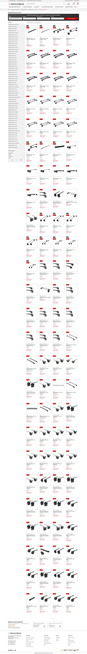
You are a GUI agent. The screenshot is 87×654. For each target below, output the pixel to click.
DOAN (9, 9)
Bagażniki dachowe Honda (12, 66)
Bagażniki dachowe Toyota (13, 141)
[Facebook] (8, 650)
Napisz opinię (17, 627)
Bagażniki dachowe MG (12, 99)
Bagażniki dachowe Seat (12, 124)
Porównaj (77, 0)
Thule (27, 37)
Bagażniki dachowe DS (12, 53)
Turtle (67, 343)
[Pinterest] (13, 650)
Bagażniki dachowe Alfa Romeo (13, 24)
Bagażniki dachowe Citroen (13, 41)
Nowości (57, 639)
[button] (77, 3)
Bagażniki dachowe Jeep (12, 80)
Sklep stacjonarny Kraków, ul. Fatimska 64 (34, 0)
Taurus (67, 153)
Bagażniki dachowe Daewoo (13, 47)
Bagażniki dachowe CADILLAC (13, 32)
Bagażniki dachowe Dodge (12, 51)
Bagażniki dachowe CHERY (12, 34)
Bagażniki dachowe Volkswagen (13, 143)
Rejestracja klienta (47, 637)
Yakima (27, 62)
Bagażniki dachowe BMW (12, 28)
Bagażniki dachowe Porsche (13, 116)
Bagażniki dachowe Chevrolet (13, 36)
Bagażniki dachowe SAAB (12, 122)
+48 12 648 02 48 (12, 0)
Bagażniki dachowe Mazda (12, 95)
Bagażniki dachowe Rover (12, 120)
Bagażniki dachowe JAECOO (13, 76)
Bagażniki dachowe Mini (12, 101)
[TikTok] (14, 650)
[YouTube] (10, 650)
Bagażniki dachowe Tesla (12, 139)
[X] (15, 650)
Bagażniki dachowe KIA (12, 82)
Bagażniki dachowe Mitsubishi (13, 103)
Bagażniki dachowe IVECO (12, 74)
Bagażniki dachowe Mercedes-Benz (14, 97)
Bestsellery (58, 637)
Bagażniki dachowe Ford (12, 57)
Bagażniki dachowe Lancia (12, 84)
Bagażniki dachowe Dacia (12, 45)
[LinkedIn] (11, 650)
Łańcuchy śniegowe (29, 639)
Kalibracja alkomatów (29, 646)
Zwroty (69, 639)
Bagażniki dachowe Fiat (12, 55)
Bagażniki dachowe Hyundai (13, 68)
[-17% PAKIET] (32, 30)
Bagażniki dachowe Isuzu (12, 72)
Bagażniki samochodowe (15, 9)
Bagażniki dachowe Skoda (12, 126)
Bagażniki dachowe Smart (12, 128)
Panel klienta (46, 640)
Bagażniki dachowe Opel (12, 109)
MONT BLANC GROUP (69, 201)
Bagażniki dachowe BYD (12, 30)
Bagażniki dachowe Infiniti (12, 70)
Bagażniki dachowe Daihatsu (13, 49)
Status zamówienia (69, 0)
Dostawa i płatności (71, 637)
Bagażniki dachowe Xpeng (12, 147)
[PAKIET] (32, 55)
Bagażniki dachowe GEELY (12, 61)
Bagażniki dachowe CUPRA (12, 43)
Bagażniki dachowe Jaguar (12, 78)
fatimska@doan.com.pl (21, 0)
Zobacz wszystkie (11, 627)
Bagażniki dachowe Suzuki (12, 134)
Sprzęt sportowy (29, 643)
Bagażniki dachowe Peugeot (13, 111)
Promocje (57, 640)
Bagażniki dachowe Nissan (12, 105)
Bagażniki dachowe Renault (13, 118)
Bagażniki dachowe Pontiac (13, 114)
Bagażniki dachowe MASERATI (13, 93)
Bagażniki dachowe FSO (12, 59)
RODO (69, 643)
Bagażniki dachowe (24, 9)
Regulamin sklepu (71, 640)
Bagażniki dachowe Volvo (12, 145)
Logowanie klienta (47, 639)
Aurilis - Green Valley (43, 201)
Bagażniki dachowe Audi (12, 26)
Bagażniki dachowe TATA (12, 136)
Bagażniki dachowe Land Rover (13, 86)
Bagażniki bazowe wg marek (33, 9)
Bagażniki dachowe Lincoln (12, 91)
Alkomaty (27, 640)
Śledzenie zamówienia (47, 643)
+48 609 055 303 (12, 644)
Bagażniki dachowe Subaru (12, 132)
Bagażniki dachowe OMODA (13, 107)
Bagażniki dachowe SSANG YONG (13, 130)
